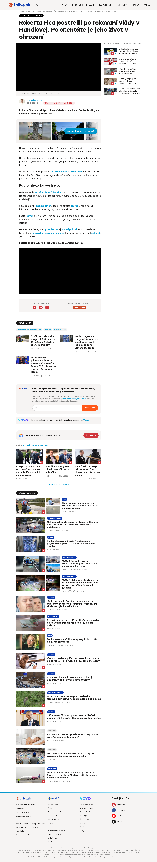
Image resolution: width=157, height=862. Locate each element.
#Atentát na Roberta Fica (29, 330)
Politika (51, 597)
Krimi (64, 499)
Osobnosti (52, 816)
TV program (53, 805)
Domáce (90, 5)
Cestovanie (52, 769)
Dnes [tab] (128, 44)
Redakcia (20, 831)
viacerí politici (69, 229)
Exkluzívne (77, 5)
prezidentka (51, 229)
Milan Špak (32, 100)
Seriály (82, 827)
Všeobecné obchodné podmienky (30, 824)
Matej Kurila (52, 610)
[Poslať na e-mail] (41, 307)
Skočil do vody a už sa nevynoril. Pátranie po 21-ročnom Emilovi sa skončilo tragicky (43, 340)
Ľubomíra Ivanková (70, 570)
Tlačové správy (54, 819)
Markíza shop (53, 842)
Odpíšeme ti (53, 838)
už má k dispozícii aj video (49, 192)
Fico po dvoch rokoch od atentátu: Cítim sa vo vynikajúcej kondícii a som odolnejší (29, 470)
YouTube (120, 816)
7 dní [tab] (139, 44)
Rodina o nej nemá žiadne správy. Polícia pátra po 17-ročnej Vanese (72, 640)
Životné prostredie (55, 692)
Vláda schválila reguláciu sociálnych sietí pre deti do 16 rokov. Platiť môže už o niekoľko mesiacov (74, 659)
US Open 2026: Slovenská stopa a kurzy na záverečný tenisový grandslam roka (70, 754)
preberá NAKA (43, 205)
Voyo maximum (86, 805)
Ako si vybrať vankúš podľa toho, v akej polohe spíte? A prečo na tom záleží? (72, 735)
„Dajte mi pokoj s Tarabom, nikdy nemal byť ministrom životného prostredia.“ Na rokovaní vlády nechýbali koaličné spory (72, 604)
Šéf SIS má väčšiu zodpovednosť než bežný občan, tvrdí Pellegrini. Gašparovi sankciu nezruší (74, 716)
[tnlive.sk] (19, 5)
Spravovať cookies (24, 835)
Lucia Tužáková (53, 531)
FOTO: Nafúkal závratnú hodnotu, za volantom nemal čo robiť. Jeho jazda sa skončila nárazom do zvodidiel (80, 584)
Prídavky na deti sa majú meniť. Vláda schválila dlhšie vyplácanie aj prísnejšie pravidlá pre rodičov (129, 71)
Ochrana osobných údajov (27, 827)
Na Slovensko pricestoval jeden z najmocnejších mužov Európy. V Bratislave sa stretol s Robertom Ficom (43, 364)
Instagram (121, 805)
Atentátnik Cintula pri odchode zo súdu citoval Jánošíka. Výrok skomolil (87, 470)
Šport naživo (85, 819)
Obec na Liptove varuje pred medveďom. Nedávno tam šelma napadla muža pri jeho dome (74, 697)
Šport (136, 5)
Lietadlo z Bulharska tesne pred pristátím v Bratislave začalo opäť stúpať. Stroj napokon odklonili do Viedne (72, 775)
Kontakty (19, 809)
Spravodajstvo (86, 812)
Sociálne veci (53, 616)
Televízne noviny (86, 808)
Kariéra (51, 827)
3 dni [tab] (133, 44)
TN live (65, 5)
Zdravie (50, 537)
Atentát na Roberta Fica (45, 11)
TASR (41, 100)
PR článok (52, 731)
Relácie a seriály (55, 812)
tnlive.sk (23, 11)
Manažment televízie (56, 831)
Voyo (86, 420)
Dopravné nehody (54, 518)
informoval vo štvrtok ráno (67, 171)
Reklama (51, 823)
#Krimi (48, 330)
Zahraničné (105, 5)
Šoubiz (50, 808)
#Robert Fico (60, 330)
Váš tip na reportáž (29, 804)
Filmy (82, 831)
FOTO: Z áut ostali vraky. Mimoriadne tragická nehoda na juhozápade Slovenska (130, 91)
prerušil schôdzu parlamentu (48, 232)
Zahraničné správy (23, 816)
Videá (147, 5)
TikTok (119, 821)
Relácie (83, 823)
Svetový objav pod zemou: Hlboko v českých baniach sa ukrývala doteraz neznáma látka (128, 81)
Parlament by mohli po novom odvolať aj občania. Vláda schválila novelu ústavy (69, 678)
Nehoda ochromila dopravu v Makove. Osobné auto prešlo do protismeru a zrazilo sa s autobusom (72, 524)
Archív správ (21, 820)
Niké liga (83, 816)
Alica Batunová (53, 550)
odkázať (95, 232)
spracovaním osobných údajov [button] (73, 399)
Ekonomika (121, 5)
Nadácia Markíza (55, 834)
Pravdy (29, 215)
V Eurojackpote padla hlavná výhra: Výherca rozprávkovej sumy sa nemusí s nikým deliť (128, 51)
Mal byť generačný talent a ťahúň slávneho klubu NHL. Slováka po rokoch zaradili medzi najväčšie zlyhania (129, 61)
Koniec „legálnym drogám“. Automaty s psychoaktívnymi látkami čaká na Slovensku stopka (86, 342)
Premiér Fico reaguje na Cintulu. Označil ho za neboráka (58, 469)
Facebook (121, 810)
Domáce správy (22, 812)
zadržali (75, 205)
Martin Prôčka (22, 479)
